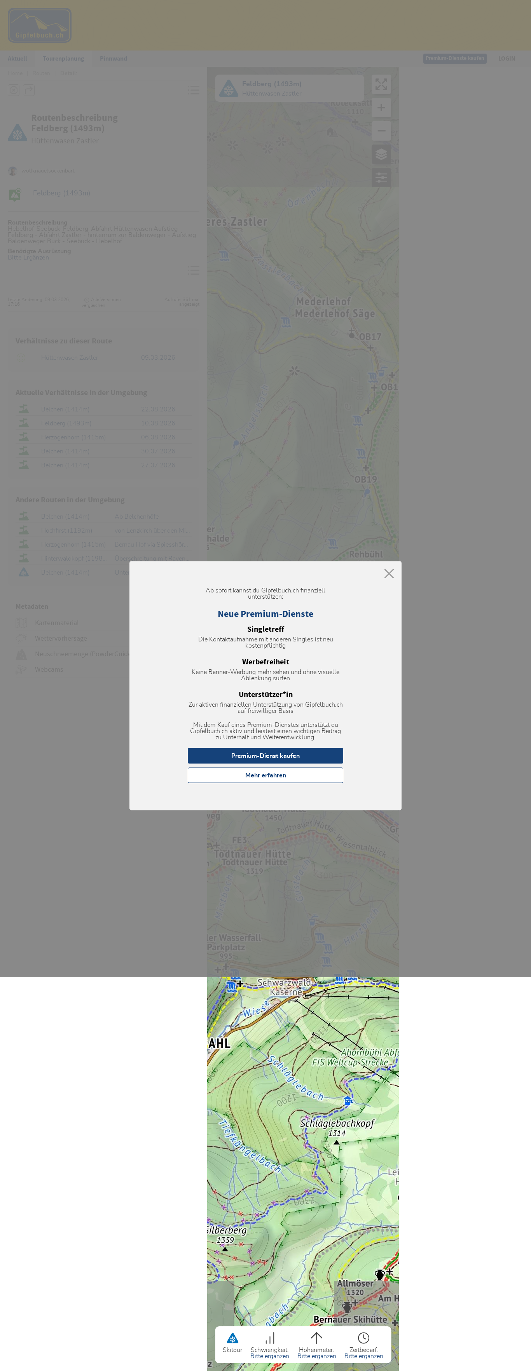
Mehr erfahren (265, 775)
